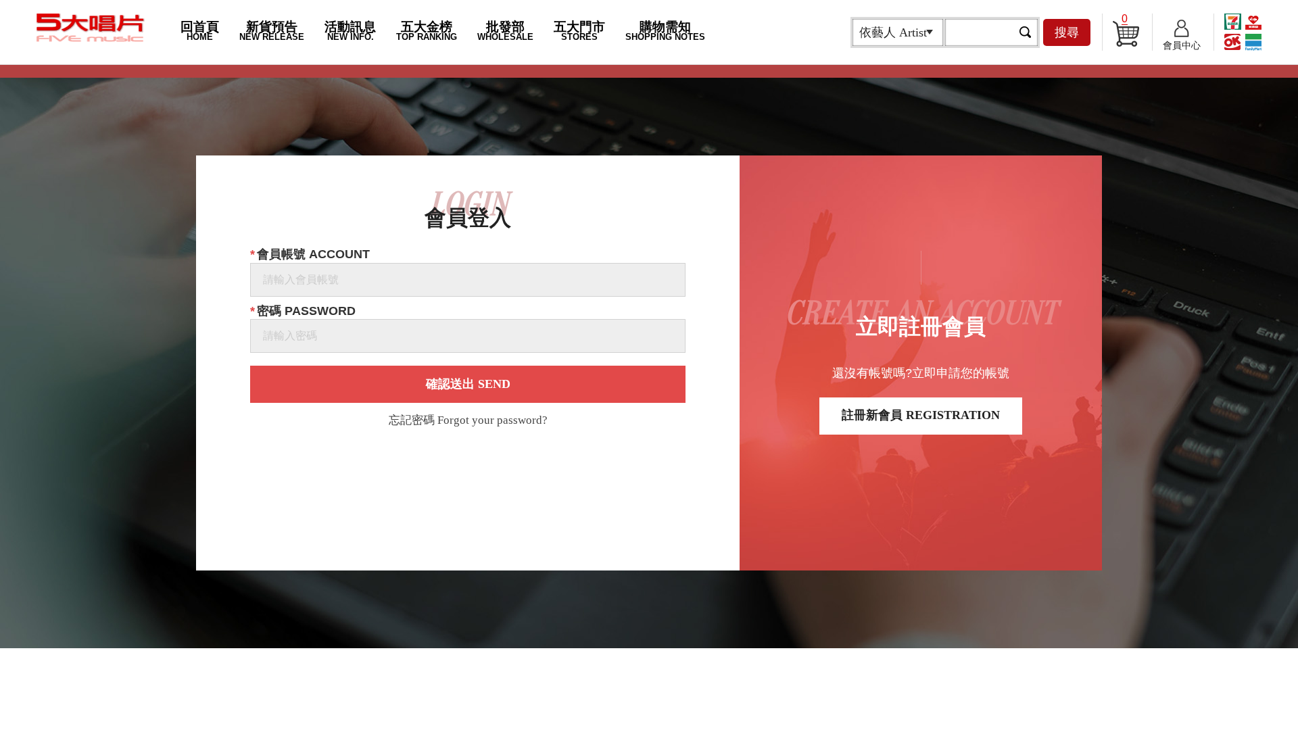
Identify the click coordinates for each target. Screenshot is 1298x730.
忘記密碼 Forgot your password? (468, 421)
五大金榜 (426, 31)
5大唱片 (91, 28)
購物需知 (665, 31)
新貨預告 (271, 31)
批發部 (505, 31)
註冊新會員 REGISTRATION (921, 415)
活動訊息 (350, 31)
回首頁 (200, 31)
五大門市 (579, 31)
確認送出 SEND (468, 384)
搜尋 (1067, 32)
